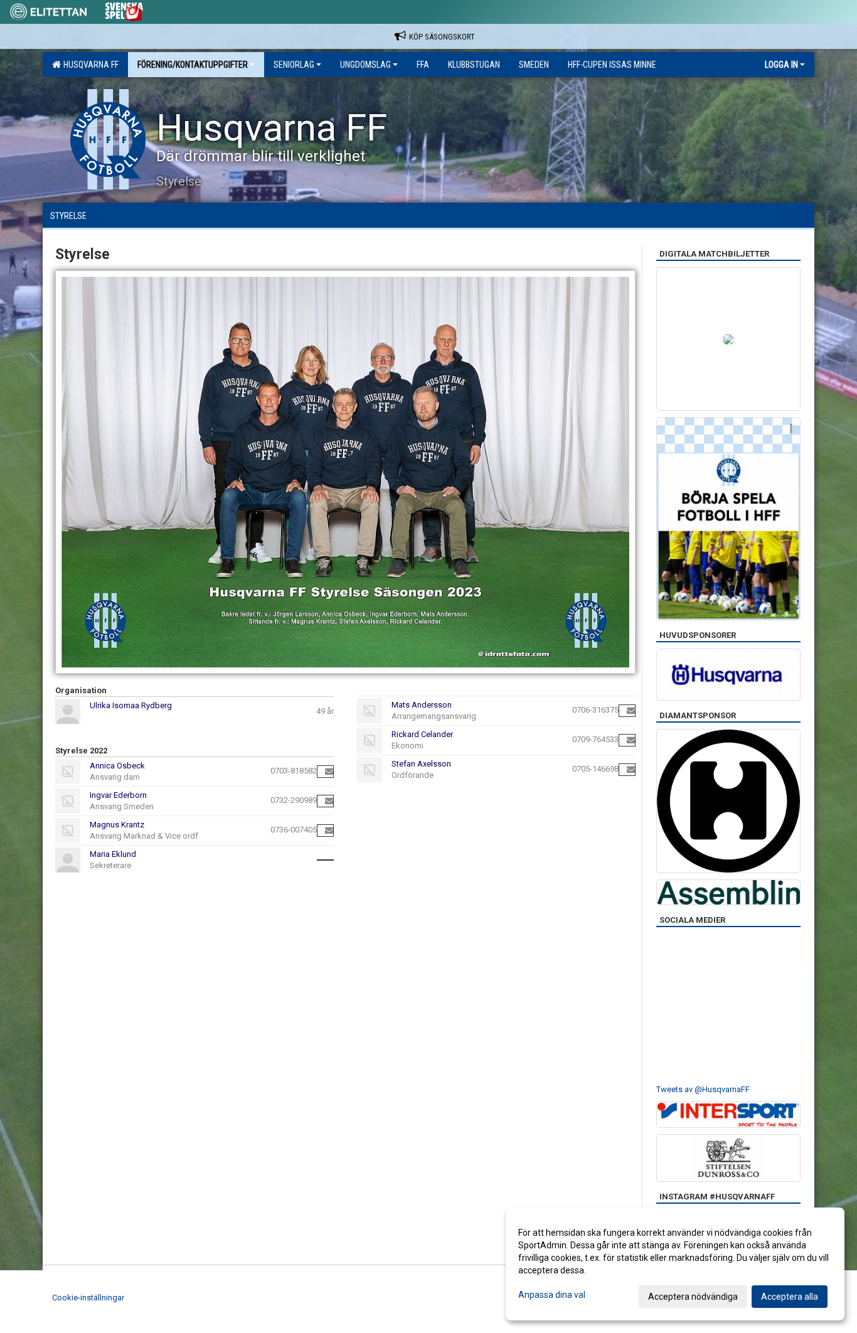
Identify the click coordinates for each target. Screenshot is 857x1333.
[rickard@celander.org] (631, 740)
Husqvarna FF (89, 65)
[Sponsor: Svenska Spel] (124, 10)
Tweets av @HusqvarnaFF (703, 1089)
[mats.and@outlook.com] (631, 710)
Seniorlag (294, 65)
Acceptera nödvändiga (693, 1297)
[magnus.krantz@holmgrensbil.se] (329, 830)
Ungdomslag (365, 65)
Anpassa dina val (551, 1295)
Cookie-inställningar (88, 1297)
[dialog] (675, 1264)
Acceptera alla (789, 1297)
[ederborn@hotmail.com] (329, 800)
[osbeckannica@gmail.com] (329, 771)
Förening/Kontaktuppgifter (192, 65)
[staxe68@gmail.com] (631, 769)
